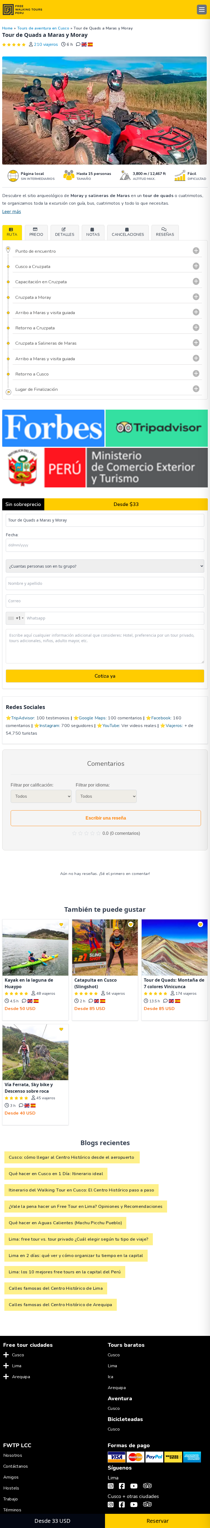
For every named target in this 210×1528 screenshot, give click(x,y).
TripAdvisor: (23, 718)
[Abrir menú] (202, 9)
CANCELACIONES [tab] (128, 234)
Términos (12, 1510)
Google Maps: (93, 718)
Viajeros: (174, 726)
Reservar (158, 1520)
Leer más (11, 212)
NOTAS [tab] (93, 234)
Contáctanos (15, 1466)
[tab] (165, 232)
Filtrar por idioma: (93, 785)
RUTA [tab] (12, 234)
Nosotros (12, 1455)
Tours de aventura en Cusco (43, 28)
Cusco (18, 1355)
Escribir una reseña (106, 818)
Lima (17, 1366)
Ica (110, 1377)
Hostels (11, 1488)
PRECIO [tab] (36, 234)
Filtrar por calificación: (32, 785)
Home (7, 28)
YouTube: (111, 726)
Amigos (11, 1477)
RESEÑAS (165, 234)
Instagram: (49, 726)
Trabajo (10, 1499)
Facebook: (161, 718)
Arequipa (21, 1377)
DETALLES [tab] (64, 234)
